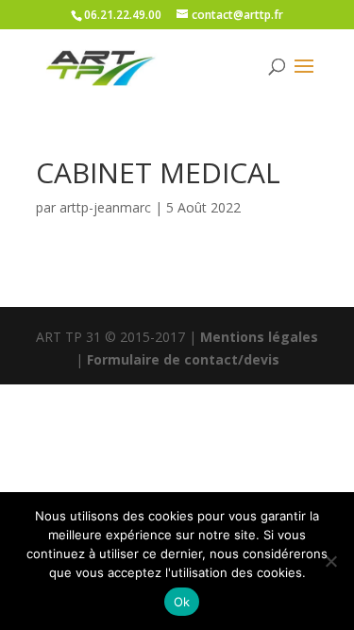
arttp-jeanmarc (105, 207)
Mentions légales (259, 337)
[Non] (330, 561)
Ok (182, 601)
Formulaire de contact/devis (183, 359)
